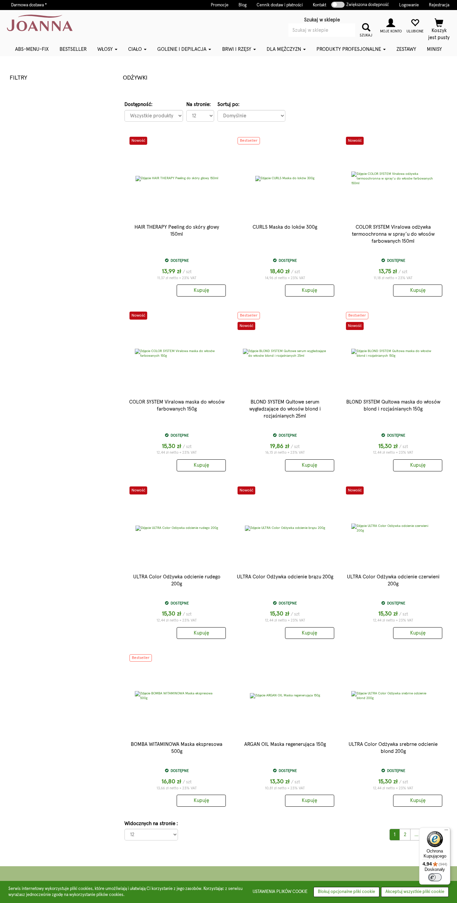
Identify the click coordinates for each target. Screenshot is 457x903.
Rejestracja (439, 5)
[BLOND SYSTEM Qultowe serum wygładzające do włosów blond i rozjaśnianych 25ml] (285, 353)
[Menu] (446, 831)
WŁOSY (105, 49)
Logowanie (409, 5)
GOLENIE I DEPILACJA (182, 49)
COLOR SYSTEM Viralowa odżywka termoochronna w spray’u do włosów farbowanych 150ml (393, 234)
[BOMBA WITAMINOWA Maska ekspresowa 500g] (177, 695)
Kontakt (319, 5)
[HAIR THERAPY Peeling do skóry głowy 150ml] (177, 178)
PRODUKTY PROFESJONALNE (349, 49)
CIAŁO (135, 49)
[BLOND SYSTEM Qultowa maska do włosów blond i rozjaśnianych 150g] (393, 353)
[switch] (435, 877)
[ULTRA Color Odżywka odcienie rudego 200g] (177, 528)
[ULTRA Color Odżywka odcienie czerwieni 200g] (393, 528)
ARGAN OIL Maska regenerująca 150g (285, 744)
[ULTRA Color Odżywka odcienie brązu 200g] (285, 528)
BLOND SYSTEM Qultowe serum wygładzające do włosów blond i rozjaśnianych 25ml (285, 409)
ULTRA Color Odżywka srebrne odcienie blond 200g (393, 748)
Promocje (220, 5)
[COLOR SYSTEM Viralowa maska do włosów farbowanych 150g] (177, 353)
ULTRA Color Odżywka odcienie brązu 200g (285, 576)
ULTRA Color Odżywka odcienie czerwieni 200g (393, 580)
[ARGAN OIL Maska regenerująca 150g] (285, 695)
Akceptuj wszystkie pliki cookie (414, 892)
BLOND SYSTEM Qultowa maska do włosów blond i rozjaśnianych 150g (393, 406)
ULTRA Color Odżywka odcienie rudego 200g (176, 580)
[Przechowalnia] (415, 25)
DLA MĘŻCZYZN (284, 49)
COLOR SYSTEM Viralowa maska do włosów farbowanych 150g (176, 406)
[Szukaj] (366, 26)
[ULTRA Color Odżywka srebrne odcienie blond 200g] (393, 695)
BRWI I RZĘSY (237, 49)
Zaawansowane (332, 39)
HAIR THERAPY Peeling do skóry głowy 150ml (176, 231)
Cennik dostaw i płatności (280, 5)
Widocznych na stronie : (151, 823)
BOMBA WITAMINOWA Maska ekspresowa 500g (176, 748)
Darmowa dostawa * (29, 5)
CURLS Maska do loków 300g (285, 227)
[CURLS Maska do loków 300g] (285, 178)
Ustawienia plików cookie (280, 892)
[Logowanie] (391, 25)
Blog (243, 5)
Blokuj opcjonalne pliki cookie (346, 892)
